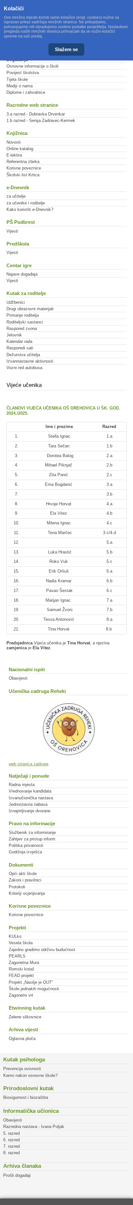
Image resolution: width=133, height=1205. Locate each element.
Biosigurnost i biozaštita (25, 1097)
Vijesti (12, 231)
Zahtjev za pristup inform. (32, 839)
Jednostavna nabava (28, 804)
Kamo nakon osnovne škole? (30, 1075)
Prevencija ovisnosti (22, 1068)
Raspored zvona (21, 328)
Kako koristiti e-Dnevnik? (29, 209)
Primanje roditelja (22, 315)
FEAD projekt (21, 975)
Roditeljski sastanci (24, 322)
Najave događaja (21, 274)
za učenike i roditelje (25, 203)
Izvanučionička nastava (31, 797)
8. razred (11, 1152)
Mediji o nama (19, 85)
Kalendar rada (19, 341)
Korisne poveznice (23, 168)
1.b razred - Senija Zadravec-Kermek (40, 120)
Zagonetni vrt (21, 995)
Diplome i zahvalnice (25, 92)
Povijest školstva (22, 72)
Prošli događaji (17, 1175)
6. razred (11, 1139)
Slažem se (66, 49)
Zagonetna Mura (24, 962)
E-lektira (14, 155)
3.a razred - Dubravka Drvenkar (35, 114)
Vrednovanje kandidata (30, 791)
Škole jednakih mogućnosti (34, 988)
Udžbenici (15, 302)
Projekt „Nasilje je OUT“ (31, 982)
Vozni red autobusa (24, 367)
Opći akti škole (23, 873)
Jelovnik (14, 335)
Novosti (13, 142)
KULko (15, 936)
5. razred (11, 1133)
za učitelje (16, 196)
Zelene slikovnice (25, 1016)
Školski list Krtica (22, 174)
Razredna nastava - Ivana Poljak (33, 1126)
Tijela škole (17, 79)
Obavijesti (18, 678)
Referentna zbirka (22, 161)
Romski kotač (22, 969)
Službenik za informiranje (32, 832)
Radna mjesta (22, 784)
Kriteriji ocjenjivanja (27, 893)
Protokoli (17, 886)
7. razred (11, 1146)
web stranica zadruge (28, 763)
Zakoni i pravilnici (25, 880)
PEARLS (17, 956)
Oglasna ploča (22, 1038)
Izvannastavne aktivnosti (29, 361)
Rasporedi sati (19, 347)
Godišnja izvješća (25, 851)
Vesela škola (21, 942)
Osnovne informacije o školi (32, 66)
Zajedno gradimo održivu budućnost (42, 949)
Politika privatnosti (26, 845)
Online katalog (19, 148)
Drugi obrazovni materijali (30, 308)
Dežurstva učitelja (23, 354)
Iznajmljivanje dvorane (29, 810)
